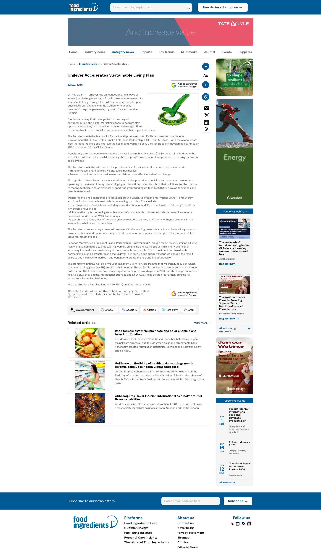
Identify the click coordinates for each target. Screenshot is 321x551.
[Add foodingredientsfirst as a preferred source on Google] (184, 85)
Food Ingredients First (140, 523)
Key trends (166, 52)
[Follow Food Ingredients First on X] (232, 525)
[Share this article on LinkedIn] (206, 123)
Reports (146, 52)
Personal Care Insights (141, 537)
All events (225, 482)
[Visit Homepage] (84, 13)
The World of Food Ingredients (146, 542)
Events (227, 52)
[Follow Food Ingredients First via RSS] (243, 525)
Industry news (95, 52)
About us (185, 518)
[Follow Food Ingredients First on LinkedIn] (238, 525)
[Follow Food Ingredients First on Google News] (249, 525)
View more (200, 322)
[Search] (188, 8)
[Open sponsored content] (160, 45)
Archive (183, 542)
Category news (123, 52)
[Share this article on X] (206, 115)
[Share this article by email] (206, 108)
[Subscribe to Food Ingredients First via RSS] (206, 130)
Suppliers (245, 52)
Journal (209, 52)
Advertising (185, 528)
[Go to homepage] (95, 527)
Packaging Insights (138, 532)
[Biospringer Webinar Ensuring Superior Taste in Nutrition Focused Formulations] (234, 393)
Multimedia (189, 52)
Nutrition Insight (136, 528)
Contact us (185, 523)
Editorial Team (187, 547)
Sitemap (183, 537)
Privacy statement (190, 532)
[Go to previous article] (206, 97)
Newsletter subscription (220, 7)
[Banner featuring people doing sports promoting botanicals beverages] (234, 204)
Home (73, 52)
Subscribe (236, 501)
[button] (108, 310)
